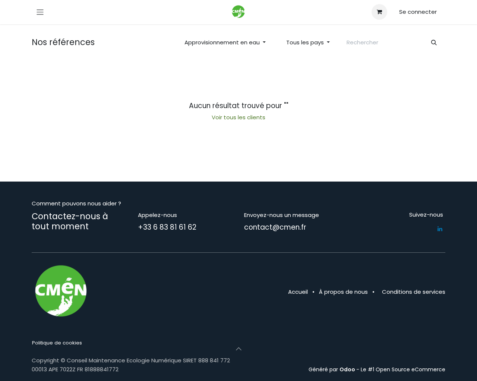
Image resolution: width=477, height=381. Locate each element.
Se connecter (418, 12)
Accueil (298, 292)
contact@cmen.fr (275, 227)
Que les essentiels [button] (365, 360)
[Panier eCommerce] (379, 12)
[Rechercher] (434, 42)
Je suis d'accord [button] (419, 360)
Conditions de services (413, 292)
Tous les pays (305, 42)
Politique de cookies (57, 342)
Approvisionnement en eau (222, 42)
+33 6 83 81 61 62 (167, 227)
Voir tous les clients (238, 117)
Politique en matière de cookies (71, 369)
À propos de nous (343, 292)
